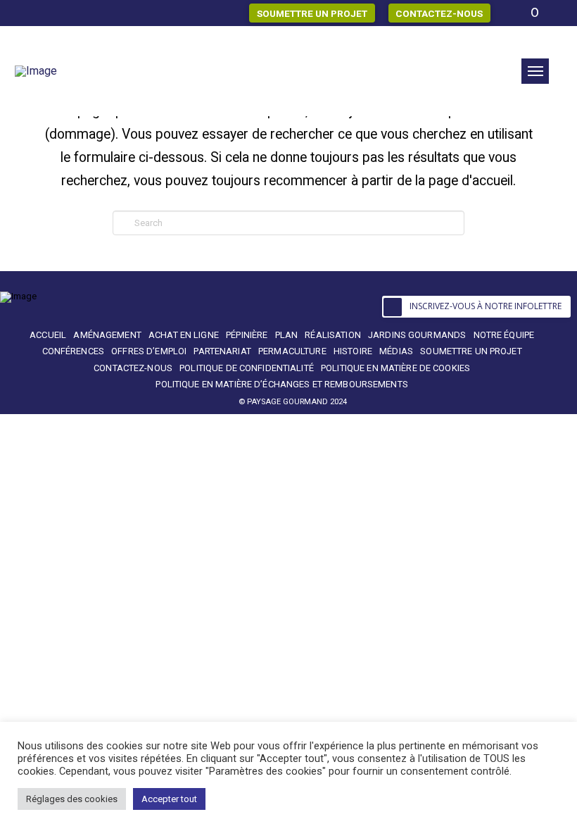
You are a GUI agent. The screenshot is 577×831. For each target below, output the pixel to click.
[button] (535, 71)
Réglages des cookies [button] (72, 799)
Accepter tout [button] (169, 799)
